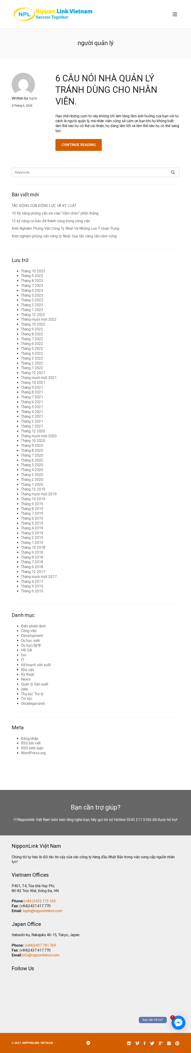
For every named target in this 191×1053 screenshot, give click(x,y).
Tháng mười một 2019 (39, 494)
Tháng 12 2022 (33, 315)
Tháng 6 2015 (32, 591)
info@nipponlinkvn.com (40, 955)
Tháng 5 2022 (32, 348)
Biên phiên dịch (33, 626)
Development (32, 635)
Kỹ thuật (27, 674)
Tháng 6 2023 (32, 290)
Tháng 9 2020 (32, 445)
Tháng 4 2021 (32, 412)
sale (24, 689)
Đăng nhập (29, 738)
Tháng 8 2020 (32, 450)
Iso (23, 655)
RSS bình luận (32, 748)
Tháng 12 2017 (33, 572)
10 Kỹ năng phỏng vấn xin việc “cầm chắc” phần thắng (55, 213)
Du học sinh (30, 640)
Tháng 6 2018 (32, 567)
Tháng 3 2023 (32, 300)
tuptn (33, 98)
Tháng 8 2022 (32, 334)
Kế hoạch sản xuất (36, 665)
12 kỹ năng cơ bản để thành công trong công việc (51, 221)
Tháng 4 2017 (32, 581)
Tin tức (26, 698)
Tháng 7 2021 (32, 397)
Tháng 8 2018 (32, 557)
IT (22, 660)
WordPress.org (33, 753)
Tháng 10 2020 (33, 440)
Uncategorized (33, 703)
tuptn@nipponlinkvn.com (42, 911)
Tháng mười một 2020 (39, 436)
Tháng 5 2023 (32, 295)
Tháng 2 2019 (32, 537)
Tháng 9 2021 (32, 387)
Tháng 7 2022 (32, 339)
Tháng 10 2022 (33, 324)
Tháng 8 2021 (32, 392)
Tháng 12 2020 (33, 431)
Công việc (29, 631)
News (26, 679)
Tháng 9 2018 (32, 552)
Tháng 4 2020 (32, 470)
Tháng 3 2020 (32, 475)
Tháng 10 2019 (33, 499)
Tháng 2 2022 (32, 363)
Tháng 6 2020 (32, 460)
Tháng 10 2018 (33, 547)
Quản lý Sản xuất (34, 684)
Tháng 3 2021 (32, 416)
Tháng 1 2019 (32, 542)
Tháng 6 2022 (32, 343)
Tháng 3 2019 (32, 533)
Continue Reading (78, 145)
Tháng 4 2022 (32, 353)
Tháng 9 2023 (32, 276)
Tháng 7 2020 (32, 455)
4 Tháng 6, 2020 (22, 105)
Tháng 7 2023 (32, 285)
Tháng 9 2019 (32, 504)
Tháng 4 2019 (32, 528)
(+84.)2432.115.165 (40, 901)
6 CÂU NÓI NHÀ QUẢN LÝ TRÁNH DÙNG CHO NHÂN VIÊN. (106, 90)
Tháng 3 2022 (32, 358)
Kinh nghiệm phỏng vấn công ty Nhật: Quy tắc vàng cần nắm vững (64, 236)
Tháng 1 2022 (32, 368)
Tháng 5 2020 (32, 465)
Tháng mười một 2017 (39, 576)
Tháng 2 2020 (32, 479)
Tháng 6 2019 (32, 518)
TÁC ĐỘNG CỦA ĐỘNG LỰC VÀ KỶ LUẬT (44, 205)
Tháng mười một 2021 (39, 377)
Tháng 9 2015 (32, 586)
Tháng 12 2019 (33, 489)
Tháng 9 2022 (32, 329)
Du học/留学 (31, 645)
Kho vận (27, 669)
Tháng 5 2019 (32, 523)
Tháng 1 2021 (32, 426)
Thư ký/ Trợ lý (32, 694)
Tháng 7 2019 (32, 513)
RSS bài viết (31, 743)
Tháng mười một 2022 (39, 319)
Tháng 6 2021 (32, 402)
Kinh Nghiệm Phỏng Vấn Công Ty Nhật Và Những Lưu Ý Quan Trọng (65, 228)
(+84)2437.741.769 (40, 945)
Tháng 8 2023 (32, 280)
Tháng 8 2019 (32, 509)
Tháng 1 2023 (32, 310)
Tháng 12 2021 (33, 373)
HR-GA (26, 650)
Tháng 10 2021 (33, 382)
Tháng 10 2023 (33, 271)
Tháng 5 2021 (32, 407)
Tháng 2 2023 (32, 305)
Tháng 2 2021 (32, 421)
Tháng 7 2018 (32, 562)
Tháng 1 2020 (32, 484)
